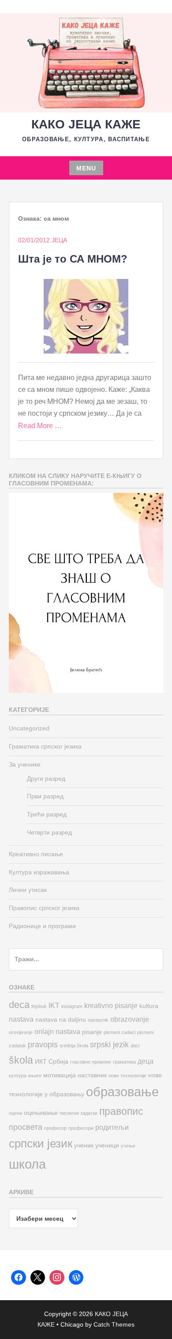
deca (19, 1004)
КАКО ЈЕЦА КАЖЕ (86, 124)
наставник (92, 1075)
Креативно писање (36, 854)
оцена (15, 1113)
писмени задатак (78, 1113)
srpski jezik (109, 1044)
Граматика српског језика (45, 746)
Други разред (46, 778)
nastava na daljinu (60, 1019)
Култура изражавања (39, 872)
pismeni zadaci (119, 1032)
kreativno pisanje (111, 1005)
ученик (83, 1145)
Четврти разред (49, 832)
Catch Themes (114, 1324)
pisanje (92, 1032)
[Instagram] (57, 1277)
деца (145, 1061)
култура (17, 1075)
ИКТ (41, 1061)
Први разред (45, 796)
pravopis (43, 1044)
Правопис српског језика (44, 907)
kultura (148, 1006)
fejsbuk (39, 1006)
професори (80, 1128)
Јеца (59, 240)
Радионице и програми (42, 925)
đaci (135, 1045)
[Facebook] (18, 1277)
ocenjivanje (21, 1032)
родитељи (112, 1127)
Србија (58, 1061)
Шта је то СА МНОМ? (72, 259)
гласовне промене (90, 1061)
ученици (107, 1145)
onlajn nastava (57, 1031)
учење (128, 1145)
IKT (54, 1005)
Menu (86, 168)
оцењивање (41, 1113)
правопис (121, 1111)
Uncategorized (29, 728)
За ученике (25, 764)
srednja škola (74, 1045)
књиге (34, 1075)
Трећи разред (47, 814)
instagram (71, 1006)
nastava (21, 1019)
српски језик (40, 1143)
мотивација (59, 1075)
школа (27, 1164)
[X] (38, 1277)
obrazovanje (129, 1019)
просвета (25, 1127)
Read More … (40, 425)
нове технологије (127, 1075)
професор (55, 1128)
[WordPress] (76, 1277)
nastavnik (98, 1020)
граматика (124, 1061)
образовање (122, 1091)
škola (21, 1060)
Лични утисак (28, 889)
